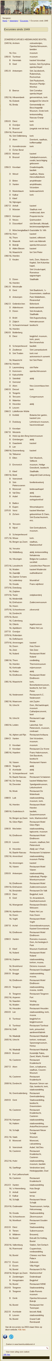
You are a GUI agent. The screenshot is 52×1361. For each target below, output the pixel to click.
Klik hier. (22, 1329)
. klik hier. (6, 1355)
